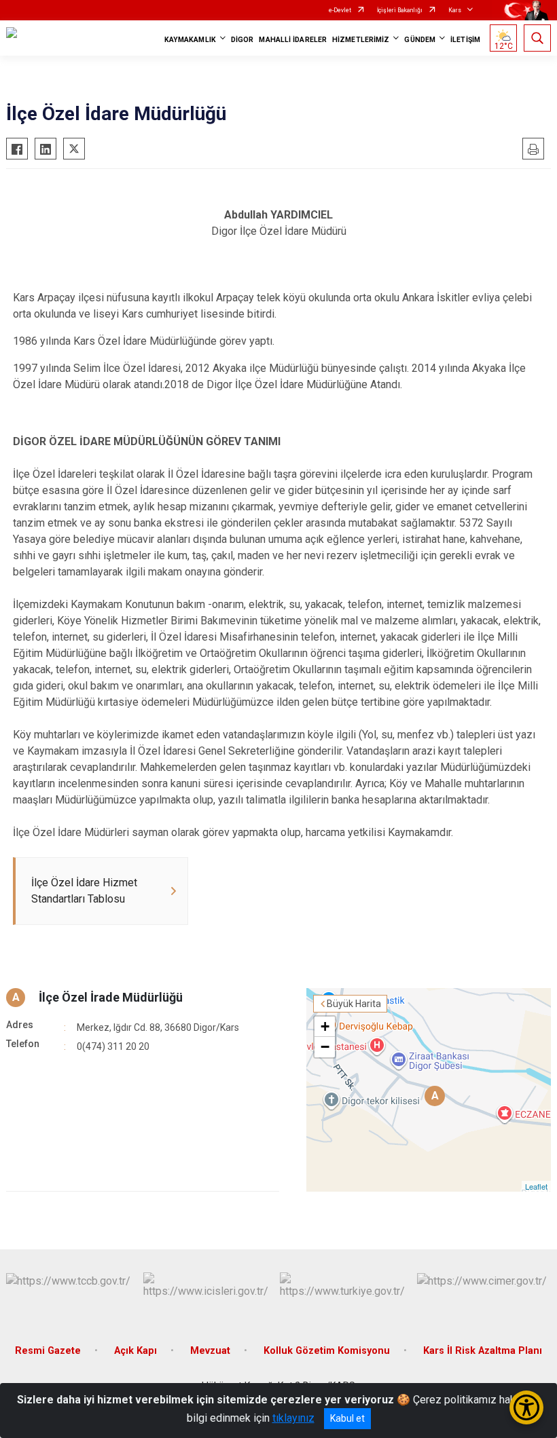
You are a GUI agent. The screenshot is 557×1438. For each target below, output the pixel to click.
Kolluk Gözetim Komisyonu (327, 1351)
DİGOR (242, 39)
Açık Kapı (135, 1351)
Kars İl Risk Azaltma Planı (482, 1351)
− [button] (325, 1046)
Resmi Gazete (48, 1351)
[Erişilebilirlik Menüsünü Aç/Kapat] (526, 1407)
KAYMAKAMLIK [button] (190, 39)
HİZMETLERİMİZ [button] (360, 39)
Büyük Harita (354, 1003)
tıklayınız (293, 1418)
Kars (454, 10)
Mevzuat (210, 1351)
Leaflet (536, 1186)
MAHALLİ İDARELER (293, 39)
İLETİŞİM (465, 39)
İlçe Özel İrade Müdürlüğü (111, 997)
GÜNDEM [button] (419, 39)
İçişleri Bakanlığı (400, 10)
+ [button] (325, 1026)
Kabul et (347, 1418)
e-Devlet (340, 10)
